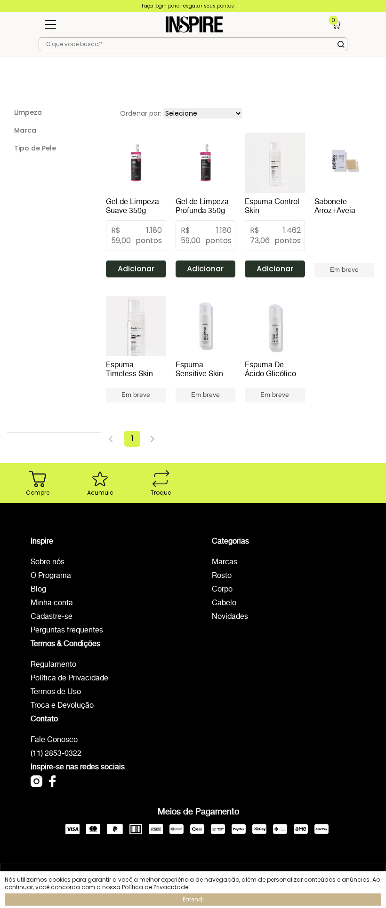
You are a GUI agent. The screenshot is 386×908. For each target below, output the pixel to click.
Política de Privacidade (69, 678)
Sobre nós (47, 562)
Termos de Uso (56, 692)
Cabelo (224, 603)
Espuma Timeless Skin (129, 370)
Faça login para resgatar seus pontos (188, 5)
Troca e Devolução (62, 705)
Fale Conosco (54, 740)
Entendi (193, 899)
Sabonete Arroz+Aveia (334, 206)
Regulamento (53, 665)
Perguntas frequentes (67, 630)
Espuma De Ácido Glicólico (270, 370)
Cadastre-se (51, 617)
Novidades (230, 617)
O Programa (51, 576)
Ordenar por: (140, 113)
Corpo (222, 589)
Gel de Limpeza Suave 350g (132, 206)
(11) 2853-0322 (56, 753)
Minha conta (52, 603)
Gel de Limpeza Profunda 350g (202, 206)
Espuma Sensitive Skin (199, 370)
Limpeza (28, 112)
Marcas (224, 562)
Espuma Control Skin (272, 206)
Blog (38, 589)
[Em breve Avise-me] (344, 265)
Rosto (222, 576)
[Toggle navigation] (50, 24)
